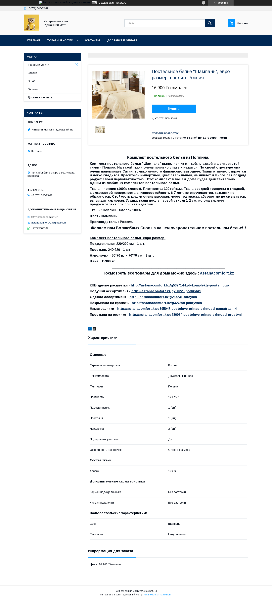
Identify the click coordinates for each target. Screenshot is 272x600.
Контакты (92, 40)
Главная (33, 40)
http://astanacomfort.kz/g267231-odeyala (163, 297)
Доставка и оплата (122, 40)
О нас (31, 81)
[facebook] (90, 329)
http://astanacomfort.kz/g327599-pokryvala (166, 303)
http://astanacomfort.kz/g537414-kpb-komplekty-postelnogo (179, 285)
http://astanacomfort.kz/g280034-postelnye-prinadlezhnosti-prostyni (185, 315)
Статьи (32, 73)
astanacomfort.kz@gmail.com (49, 222)
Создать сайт (106, 2)
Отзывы (33, 89)
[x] (94, 329)
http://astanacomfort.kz (44, 216)
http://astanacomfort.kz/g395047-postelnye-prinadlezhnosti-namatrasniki (177, 309)
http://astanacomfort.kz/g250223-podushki (166, 291)
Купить (174, 108)
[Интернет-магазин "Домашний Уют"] (31, 30)
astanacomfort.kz (217, 273)
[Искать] (210, 23)
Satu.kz (153, 591)
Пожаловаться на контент (157, 594)
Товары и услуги (60, 40)
